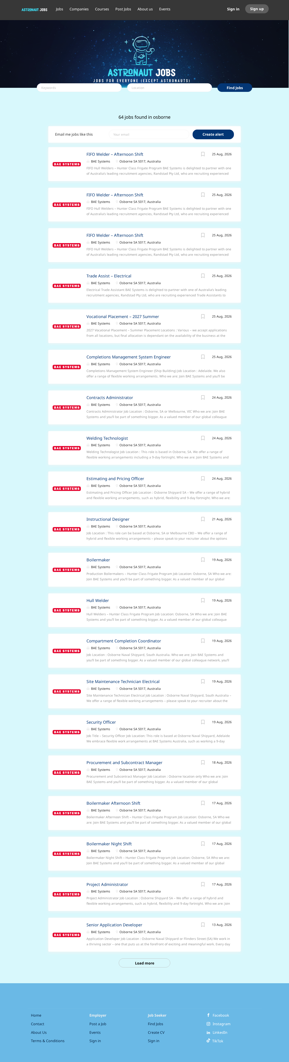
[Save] (203, 155)
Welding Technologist (107, 438)
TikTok (216, 1041)
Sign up (257, 8)
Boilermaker (98, 559)
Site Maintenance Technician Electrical (123, 681)
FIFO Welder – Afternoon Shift (114, 154)
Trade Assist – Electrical (108, 276)
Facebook (221, 1015)
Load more (144, 963)
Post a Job (97, 1023)
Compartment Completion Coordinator (123, 641)
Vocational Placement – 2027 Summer (122, 316)
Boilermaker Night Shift (109, 843)
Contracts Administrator (109, 397)
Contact (37, 1023)
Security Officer (101, 722)
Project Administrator (107, 884)
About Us (39, 1032)
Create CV (156, 1032)
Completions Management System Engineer (128, 357)
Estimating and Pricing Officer (115, 478)
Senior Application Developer (114, 924)
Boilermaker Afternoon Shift (113, 803)
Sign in (233, 9)
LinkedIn (220, 1032)
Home (36, 1015)
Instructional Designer (107, 519)
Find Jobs (235, 87)
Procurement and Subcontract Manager (124, 762)
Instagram (222, 1023)
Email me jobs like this (74, 134)
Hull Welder (97, 600)
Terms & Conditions (48, 1040)
